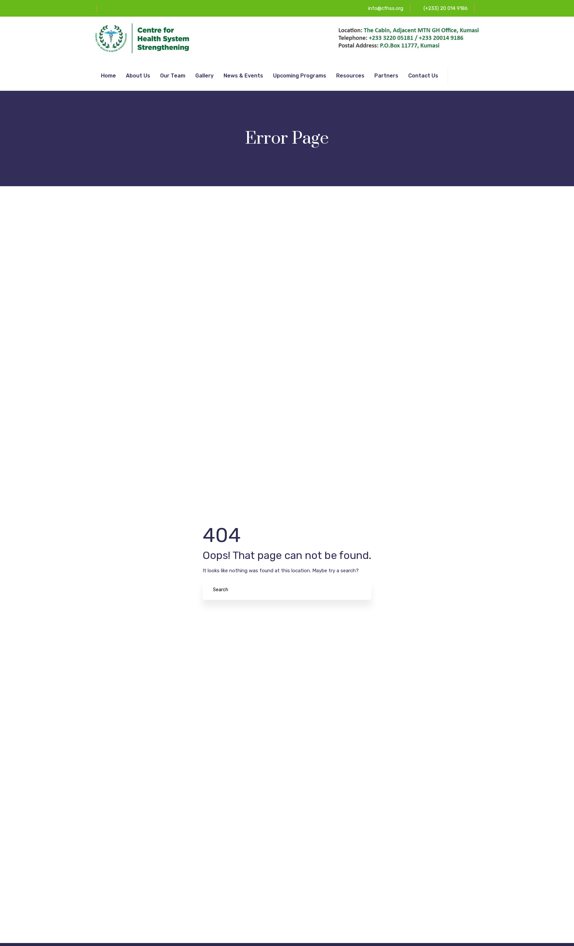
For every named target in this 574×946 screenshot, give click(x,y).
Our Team (172, 75)
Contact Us (423, 75)
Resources (350, 75)
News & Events (243, 75)
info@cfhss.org (385, 8)
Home (108, 75)
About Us (138, 75)
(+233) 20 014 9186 (446, 8)
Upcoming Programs (299, 75)
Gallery (204, 75)
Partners (386, 75)
